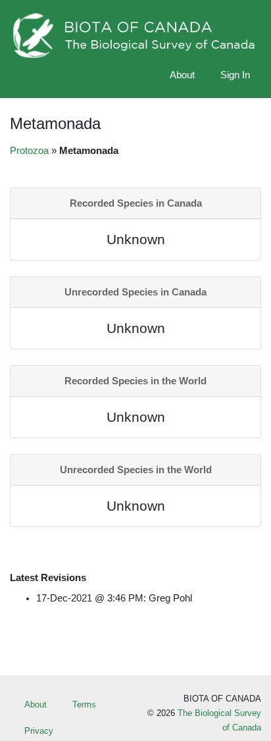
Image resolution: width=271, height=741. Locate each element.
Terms (84, 704)
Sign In (235, 75)
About (182, 75)
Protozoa (29, 150)
